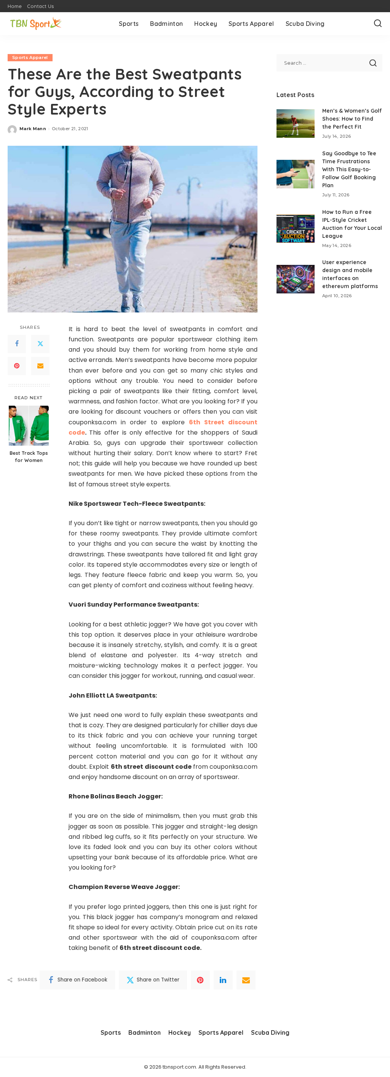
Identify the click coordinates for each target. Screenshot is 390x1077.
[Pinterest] (17, 366)
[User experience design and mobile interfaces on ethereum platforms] (296, 279)
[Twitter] (40, 344)
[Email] (40, 366)
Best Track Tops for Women (29, 456)
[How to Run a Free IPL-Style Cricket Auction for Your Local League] (296, 228)
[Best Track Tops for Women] (29, 426)
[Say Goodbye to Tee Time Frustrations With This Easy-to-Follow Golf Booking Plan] (296, 174)
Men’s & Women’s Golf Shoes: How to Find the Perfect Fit (352, 118)
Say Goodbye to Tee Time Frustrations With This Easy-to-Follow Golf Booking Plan (349, 169)
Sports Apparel (30, 57)
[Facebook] (17, 344)
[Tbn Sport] (36, 24)
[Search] (377, 23)
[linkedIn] (223, 979)
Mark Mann (32, 128)
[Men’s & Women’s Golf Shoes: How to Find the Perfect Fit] (296, 123)
